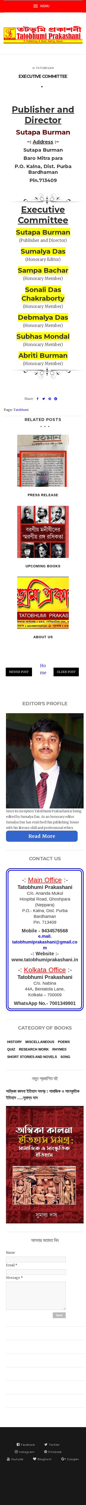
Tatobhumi (45, 68)
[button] (43, 6)
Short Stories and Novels (32, 1057)
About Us (43, 637)
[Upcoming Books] (43, 532)
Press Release (43, 495)
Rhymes (59, 1049)
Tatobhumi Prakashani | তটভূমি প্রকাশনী (56, 1476)
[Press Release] (43, 460)
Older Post (66, 672)
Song (65, 1057)
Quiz (11, 1049)
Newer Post (19, 672)
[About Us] (43, 602)
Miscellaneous (39, 1042)
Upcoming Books (43, 566)
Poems (64, 1042)
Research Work (34, 1049)
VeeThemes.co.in (52, 1495)
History (14, 1042)
